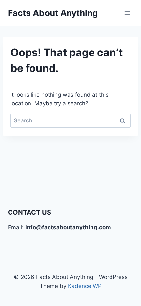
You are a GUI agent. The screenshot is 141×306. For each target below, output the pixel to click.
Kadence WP (85, 286)
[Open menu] (127, 13)
